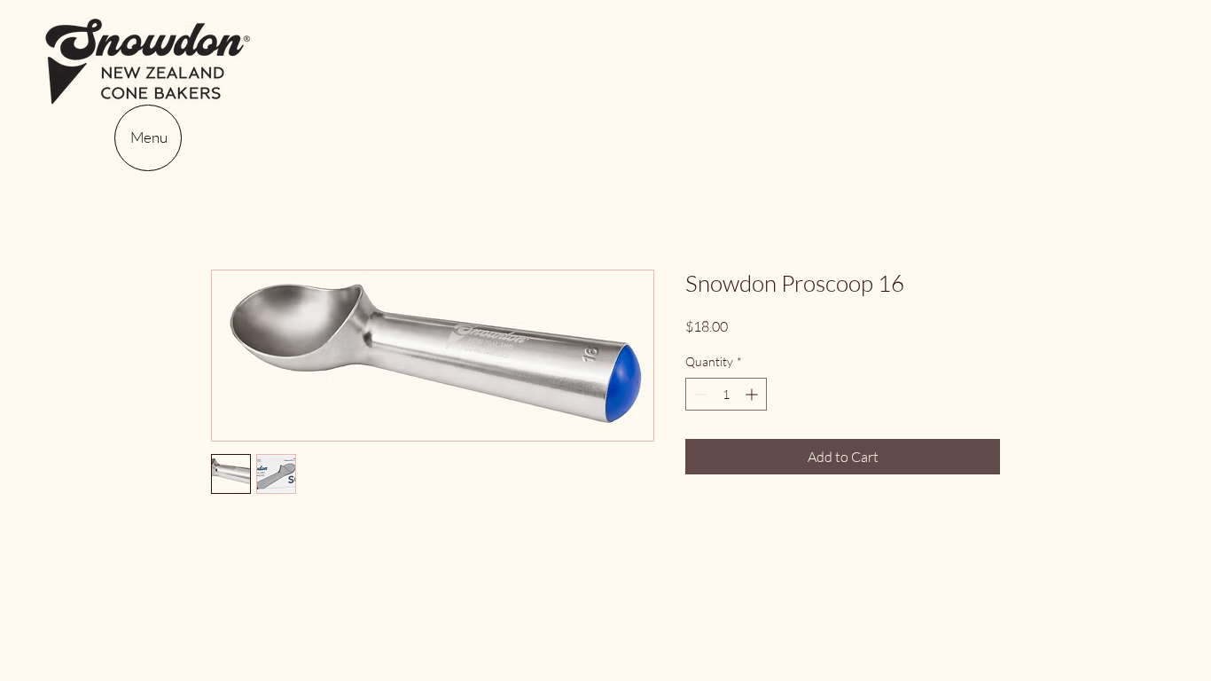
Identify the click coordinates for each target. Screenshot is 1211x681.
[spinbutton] (726, 394)
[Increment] (753, 394)
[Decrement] (699, 394)
